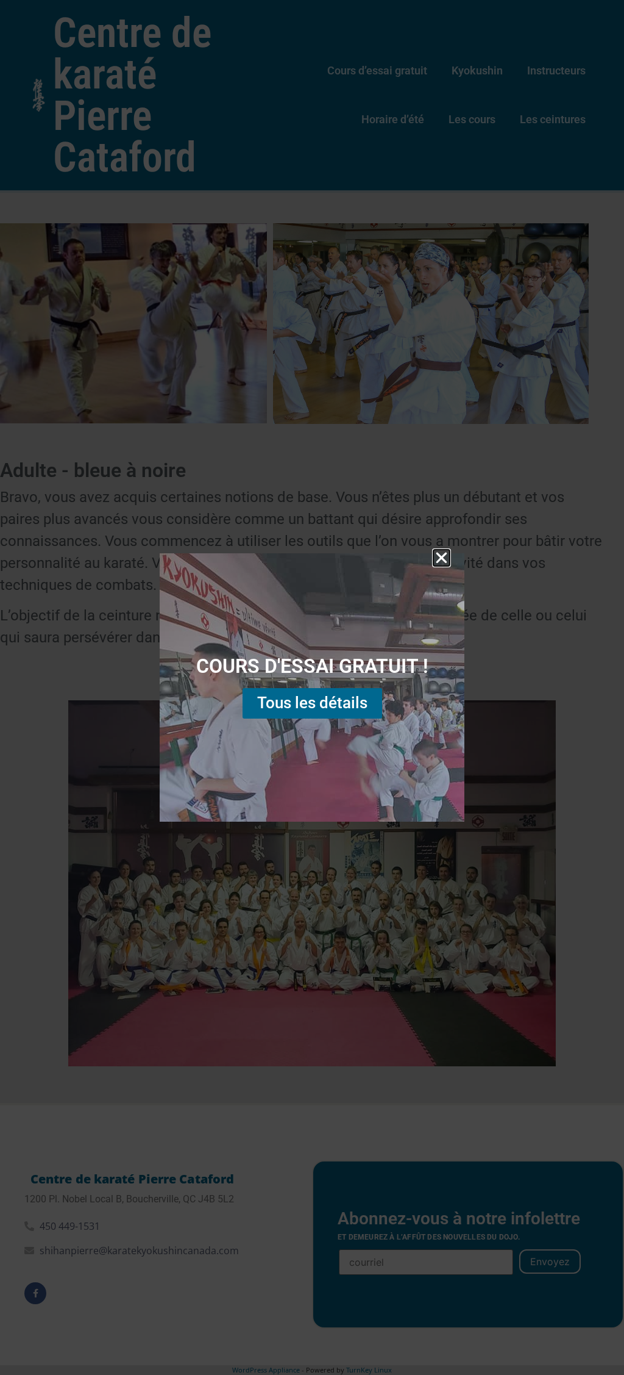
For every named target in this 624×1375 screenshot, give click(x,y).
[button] (441, 557)
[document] (312, 687)
